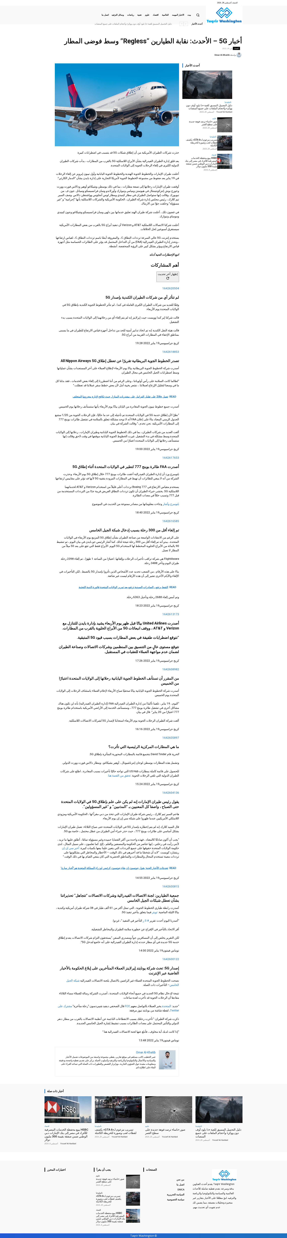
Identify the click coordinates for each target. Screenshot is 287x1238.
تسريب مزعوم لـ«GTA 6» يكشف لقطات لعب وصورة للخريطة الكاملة (201, 142)
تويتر (154, 912)
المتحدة (166, 1006)
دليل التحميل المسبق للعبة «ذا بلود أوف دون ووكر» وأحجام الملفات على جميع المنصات (209, 107)
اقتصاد (236, 48)
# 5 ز (146, 920)
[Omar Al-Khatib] (239, 54)
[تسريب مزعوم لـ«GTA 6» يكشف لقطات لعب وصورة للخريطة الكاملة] (224, 143)
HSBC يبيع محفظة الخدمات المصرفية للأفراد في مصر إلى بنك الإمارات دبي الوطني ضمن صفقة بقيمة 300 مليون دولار (119, 24)
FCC (127, 1006)
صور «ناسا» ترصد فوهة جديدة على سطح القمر (151, 24)
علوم (214, 118)
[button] (198, 15)
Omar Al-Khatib (222, 55)
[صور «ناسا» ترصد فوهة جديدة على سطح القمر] (224, 124)
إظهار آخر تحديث (168, 274)
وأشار (171, 504)
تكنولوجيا (228, 102)
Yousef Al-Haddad (224, 112)
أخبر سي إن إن (70, 848)
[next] (182, 24)
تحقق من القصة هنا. (119, 775)
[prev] (186, 24)
